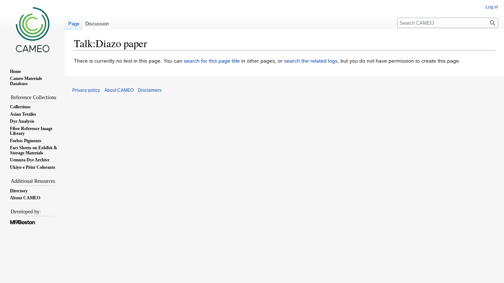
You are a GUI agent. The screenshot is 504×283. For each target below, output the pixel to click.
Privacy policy (86, 90)
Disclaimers (150, 90)
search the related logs (311, 61)
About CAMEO (119, 90)
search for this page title (212, 61)
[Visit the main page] (32, 29)
